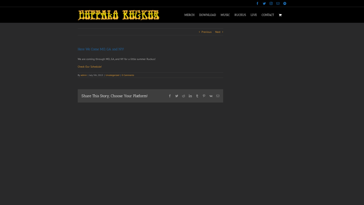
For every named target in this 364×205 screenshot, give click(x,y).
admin (84, 75)
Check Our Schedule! (90, 66)
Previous (207, 32)
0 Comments (128, 75)
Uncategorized (112, 75)
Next (217, 32)
